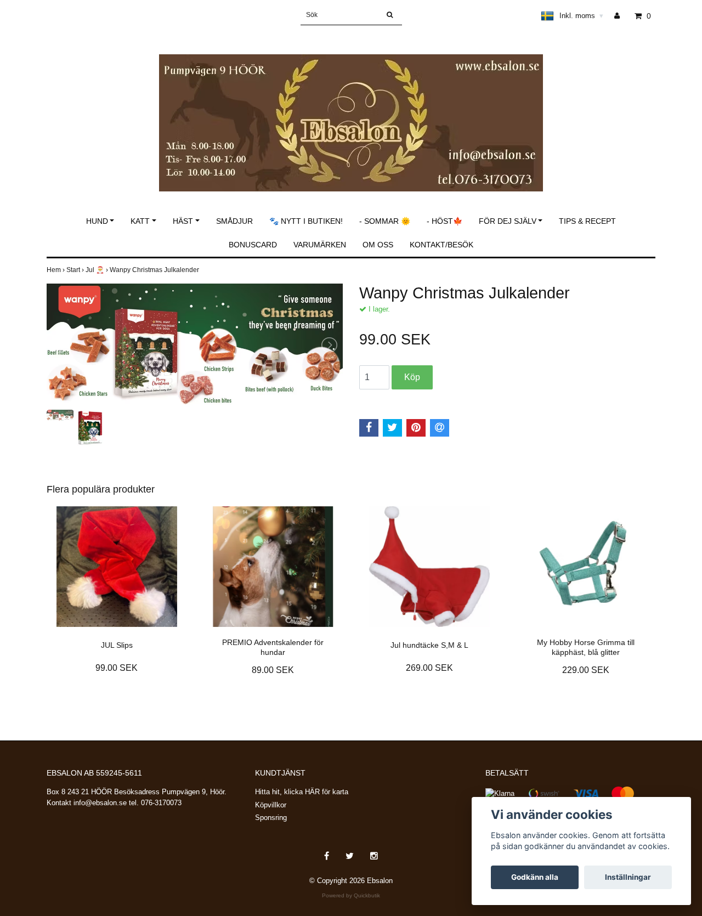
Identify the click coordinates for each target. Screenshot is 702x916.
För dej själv (507, 221)
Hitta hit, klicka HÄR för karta (301, 792)
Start (76, 270)
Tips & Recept (587, 221)
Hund (97, 221)
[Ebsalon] (351, 111)
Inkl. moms (581, 16)
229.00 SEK (585, 670)
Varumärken (319, 244)
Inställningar (628, 877)
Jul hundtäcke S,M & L (429, 645)
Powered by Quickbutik (351, 895)
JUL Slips (117, 645)
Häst (183, 221)
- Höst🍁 (444, 221)
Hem (56, 270)
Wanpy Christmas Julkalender (155, 270)
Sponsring (271, 817)
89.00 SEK (273, 670)
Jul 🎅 (98, 270)
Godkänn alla (534, 877)
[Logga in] (621, 15)
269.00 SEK (429, 667)
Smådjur (234, 221)
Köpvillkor (270, 805)
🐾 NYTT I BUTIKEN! (306, 221)
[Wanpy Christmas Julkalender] (195, 345)
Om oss (378, 244)
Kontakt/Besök (441, 244)
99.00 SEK (116, 667)
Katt (140, 221)
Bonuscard (253, 244)
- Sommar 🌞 (384, 221)
